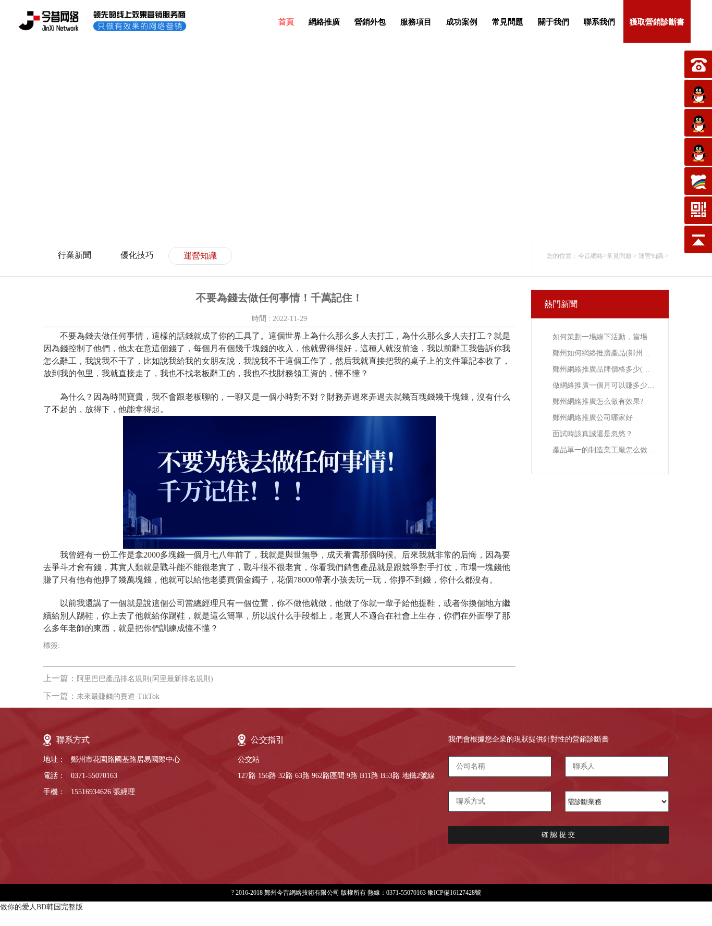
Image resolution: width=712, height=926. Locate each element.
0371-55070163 (94, 776)
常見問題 (507, 22)
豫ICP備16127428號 (454, 892)
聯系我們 (599, 22)
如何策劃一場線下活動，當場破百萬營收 (604, 337)
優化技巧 (137, 255)
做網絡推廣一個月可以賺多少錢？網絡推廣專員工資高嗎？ (604, 385)
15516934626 (91, 792)
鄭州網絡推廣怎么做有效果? (598, 401)
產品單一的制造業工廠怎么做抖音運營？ (604, 450)
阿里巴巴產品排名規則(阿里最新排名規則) (145, 679)
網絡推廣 (324, 22)
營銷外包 (370, 22)
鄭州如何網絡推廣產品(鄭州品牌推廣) (604, 353)
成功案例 (461, 22)
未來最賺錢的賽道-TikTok (118, 696)
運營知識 (200, 255)
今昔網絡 (590, 256)
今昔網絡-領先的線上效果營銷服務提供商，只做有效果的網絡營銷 (111, 21)
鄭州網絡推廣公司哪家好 (593, 418)
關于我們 (553, 22)
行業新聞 (74, 255)
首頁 (286, 22)
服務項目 (416, 22)
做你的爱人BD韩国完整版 (41, 907)
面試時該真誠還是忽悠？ (593, 434)
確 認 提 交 (558, 834)
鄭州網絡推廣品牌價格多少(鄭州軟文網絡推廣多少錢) (604, 369)
